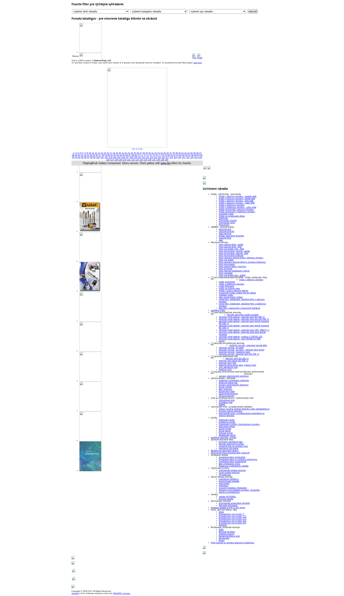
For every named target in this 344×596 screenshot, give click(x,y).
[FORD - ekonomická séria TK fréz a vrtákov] (90, 52)
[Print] (194, 54)
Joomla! (75, 593)
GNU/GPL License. (121, 593)
